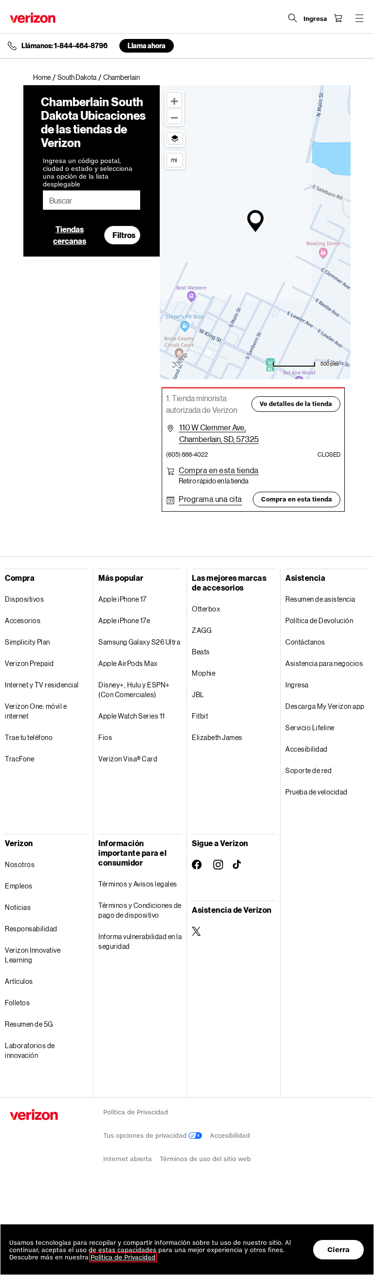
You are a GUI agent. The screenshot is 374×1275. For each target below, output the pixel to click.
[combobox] (91, 200)
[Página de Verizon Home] (33, 18)
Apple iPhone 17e (124, 620)
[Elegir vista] (175, 138)
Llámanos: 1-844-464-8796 (64, 45)
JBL (198, 694)
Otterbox (206, 609)
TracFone (19, 759)
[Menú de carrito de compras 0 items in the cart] (338, 18)
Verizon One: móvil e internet (36, 711)
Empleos (19, 886)
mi (174, 160)
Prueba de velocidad (316, 792)
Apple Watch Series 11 (131, 716)
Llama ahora (147, 45)
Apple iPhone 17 (122, 599)
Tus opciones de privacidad (145, 1135)
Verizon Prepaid (29, 663)
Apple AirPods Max (128, 663)
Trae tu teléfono (29, 737)
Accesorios (22, 620)
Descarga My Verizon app (325, 706)
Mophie (203, 673)
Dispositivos (24, 599)
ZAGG (201, 630)
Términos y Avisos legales (137, 884)
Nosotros (20, 864)
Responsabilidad (31, 928)
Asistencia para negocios (324, 663)
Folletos (17, 1002)
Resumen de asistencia (320, 599)
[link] (45, 77)
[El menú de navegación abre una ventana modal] (359, 18)
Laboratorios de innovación (30, 1050)
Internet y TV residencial (42, 685)
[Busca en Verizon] (292, 18)
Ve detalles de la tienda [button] (296, 403)
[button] (219, 470)
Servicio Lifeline (310, 727)
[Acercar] (174, 100)
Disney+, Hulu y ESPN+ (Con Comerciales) (134, 690)
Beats (201, 651)
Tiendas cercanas (69, 234)
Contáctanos (305, 642)
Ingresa (297, 685)
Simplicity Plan (27, 642)
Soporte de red (308, 770)
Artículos (19, 981)
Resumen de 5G (29, 1024)
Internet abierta (127, 1159)
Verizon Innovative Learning (32, 955)
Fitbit (200, 716)
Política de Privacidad (135, 1112)
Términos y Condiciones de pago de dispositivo (140, 910)
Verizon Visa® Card (127, 759)
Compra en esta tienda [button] (296, 499)
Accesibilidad (306, 749)
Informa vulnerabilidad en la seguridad (140, 941)
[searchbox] (91, 200)
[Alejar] (174, 116)
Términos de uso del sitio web (205, 1159)
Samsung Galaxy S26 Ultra (139, 642)
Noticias (18, 907)
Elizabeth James (217, 737)
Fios (105, 737)
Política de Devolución (319, 620)
